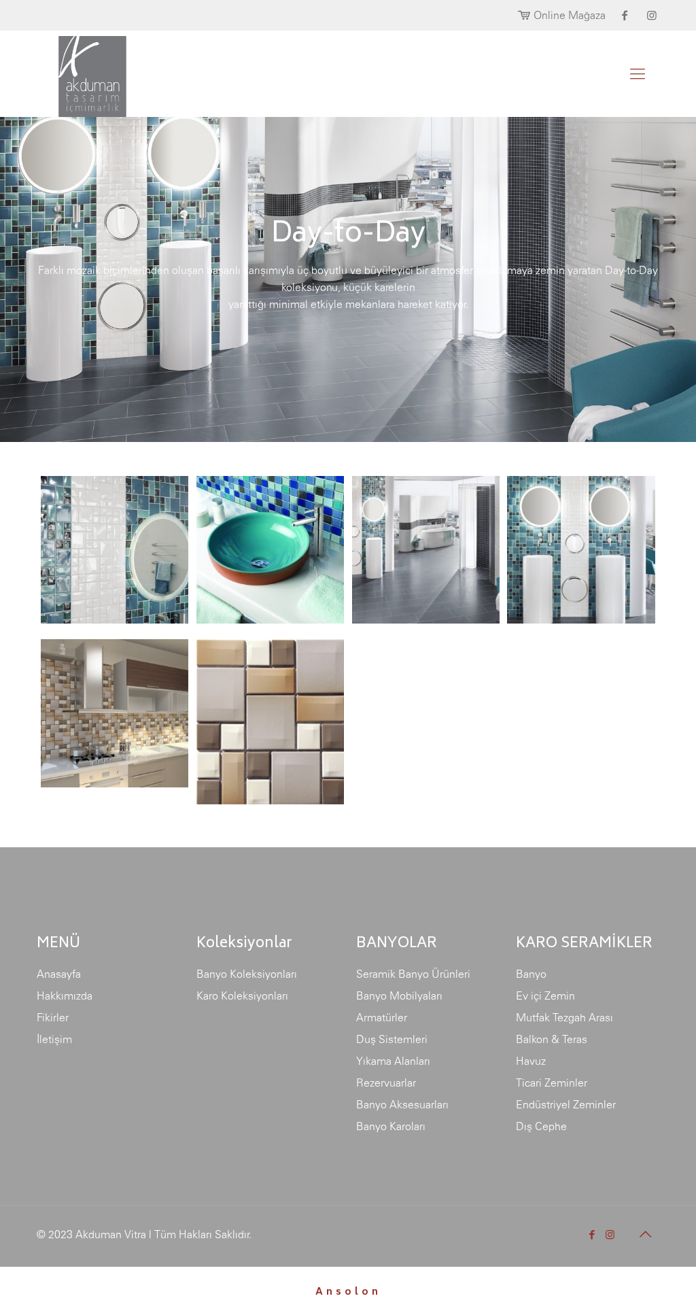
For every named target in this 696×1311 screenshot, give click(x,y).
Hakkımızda (64, 995)
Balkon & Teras (551, 1039)
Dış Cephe (541, 1126)
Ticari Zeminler (551, 1082)
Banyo (531, 974)
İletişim (54, 1039)
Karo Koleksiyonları (242, 995)
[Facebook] (592, 1234)
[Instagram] (610, 1234)
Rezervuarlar (386, 1082)
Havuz (531, 1061)
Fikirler (53, 1017)
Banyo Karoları (390, 1126)
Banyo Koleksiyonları (246, 974)
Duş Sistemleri (392, 1039)
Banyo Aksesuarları (402, 1104)
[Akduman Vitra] (81, 73)
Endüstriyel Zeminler (566, 1104)
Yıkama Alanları (393, 1061)
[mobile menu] (637, 73)
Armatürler (381, 1017)
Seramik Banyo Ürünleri (413, 974)
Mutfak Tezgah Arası (564, 1017)
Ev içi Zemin (545, 995)
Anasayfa (59, 974)
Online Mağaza (570, 15)
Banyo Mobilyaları (399, 995)
